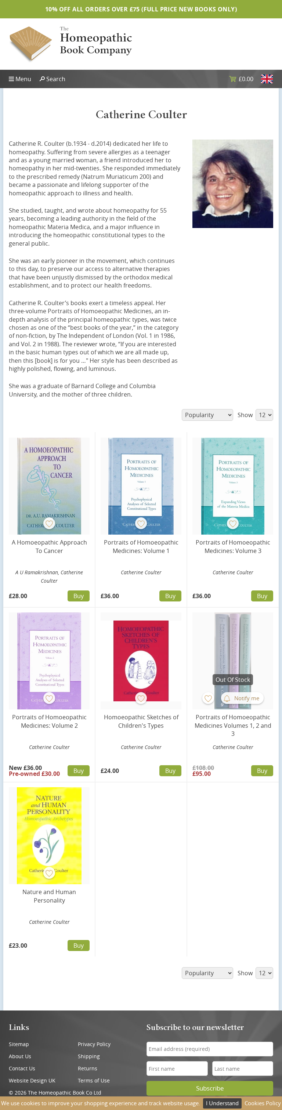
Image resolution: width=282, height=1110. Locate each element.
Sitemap (19, 1044)
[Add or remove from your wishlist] (49, 523)
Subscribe (210, 1088)
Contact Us (22, 1068)
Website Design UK (32, 1080)
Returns (87, 1068)
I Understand (222, 1103)
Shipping (89, 1056)
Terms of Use (94, 1080)
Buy (78, 596)
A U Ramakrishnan (36, 572)
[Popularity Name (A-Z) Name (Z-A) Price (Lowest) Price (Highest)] (206, 415)
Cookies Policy (263, 1103)
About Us (20, 1056)
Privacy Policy (94, 1044)
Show (246, 415)
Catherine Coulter (141, 572)
